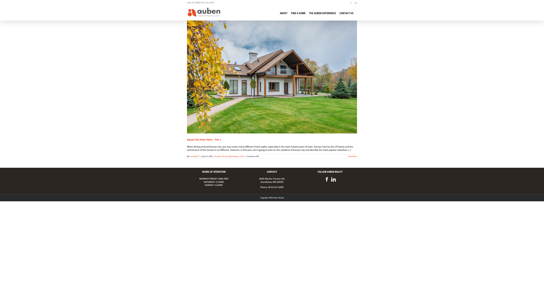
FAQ (229, 156)
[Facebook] (327, 179)
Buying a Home (221, 156)
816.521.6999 (208, 2)
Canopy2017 (194, 156)
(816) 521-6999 (276, 187)
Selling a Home (238, 156)
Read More (352, 156)
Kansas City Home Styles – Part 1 (204, 139)
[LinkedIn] (333, 179)
